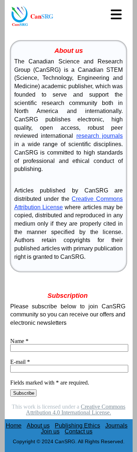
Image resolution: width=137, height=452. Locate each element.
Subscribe (23, 393)
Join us (50, 431)
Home (14, 425)
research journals (99, 136)
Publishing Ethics (77, 425)
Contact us (78, 431)
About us (38, 425)
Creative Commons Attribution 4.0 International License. (75, 410)
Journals (116, 425)
